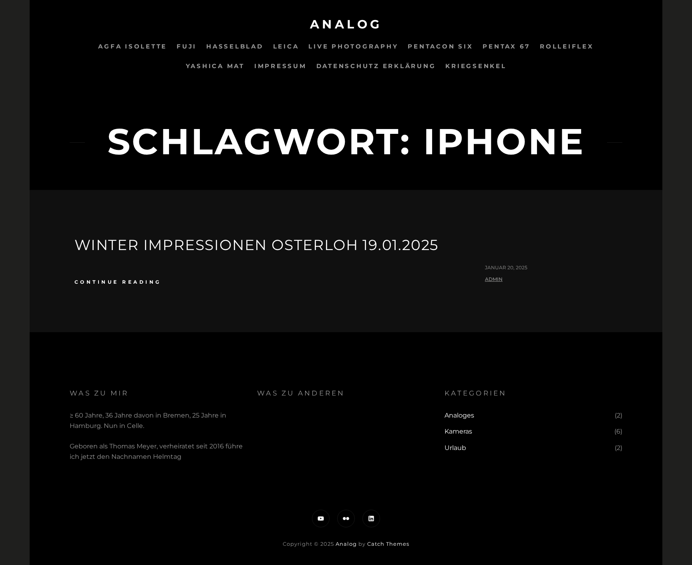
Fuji (187, 46)
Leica (286, 46)
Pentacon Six (440, 46)
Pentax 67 (506, 46)
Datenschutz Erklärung (376, 66)
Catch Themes (388, 544)
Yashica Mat (215, 66)
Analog (346, 24)
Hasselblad (235, 46)
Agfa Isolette (132, 46)
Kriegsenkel (475, 66)
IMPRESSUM (280, 66)
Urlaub (455, 448)
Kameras (458, 431)
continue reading (117, 282)
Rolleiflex (567, 46)
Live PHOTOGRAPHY (353, 46)
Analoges (459, 415)
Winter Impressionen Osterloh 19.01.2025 (256, 245)
